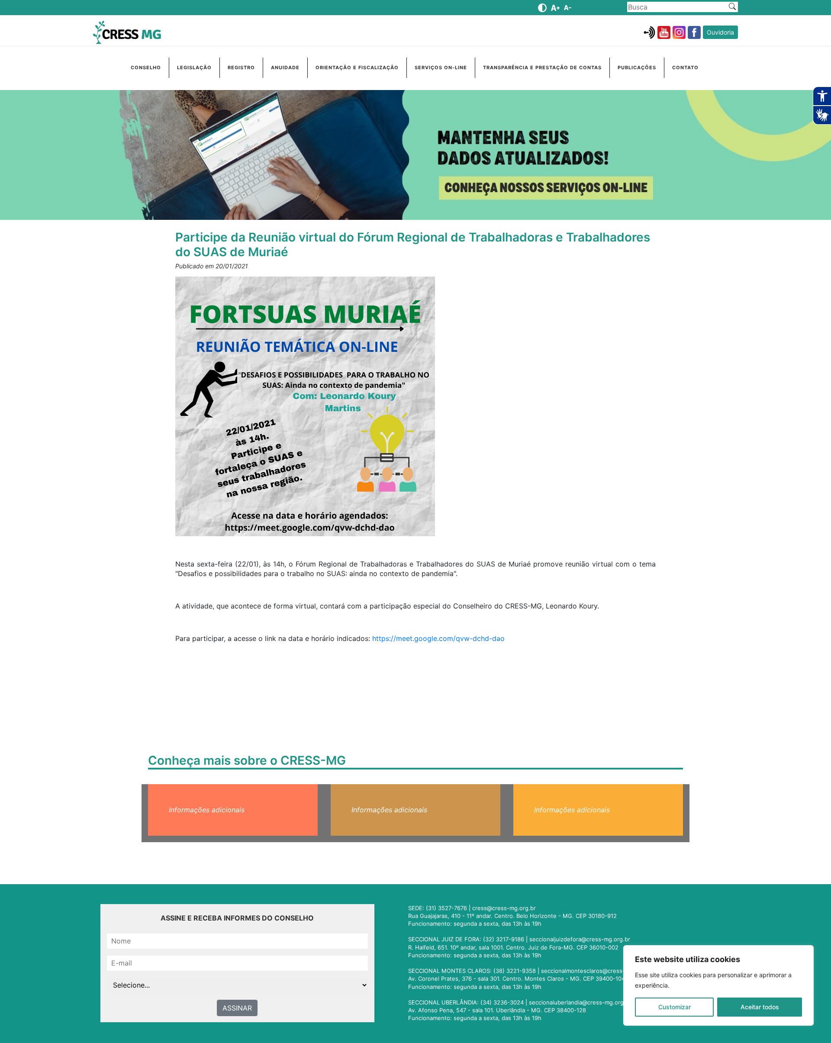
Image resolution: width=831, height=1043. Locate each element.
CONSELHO (146, 67)
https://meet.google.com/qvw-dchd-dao (438, 638)
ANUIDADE (285, 67)
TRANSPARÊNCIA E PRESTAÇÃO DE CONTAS (542, 67)
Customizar (674, 1007)
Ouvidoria (720, 32)
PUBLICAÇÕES (637, 67)
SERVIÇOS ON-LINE (441, 67)
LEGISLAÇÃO (194, 67)
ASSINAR (237, 1008)
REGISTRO (241, 67)
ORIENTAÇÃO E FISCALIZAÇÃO (357, 67)
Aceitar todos (760, 1007)
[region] (718, 985)
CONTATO (685, 67)
